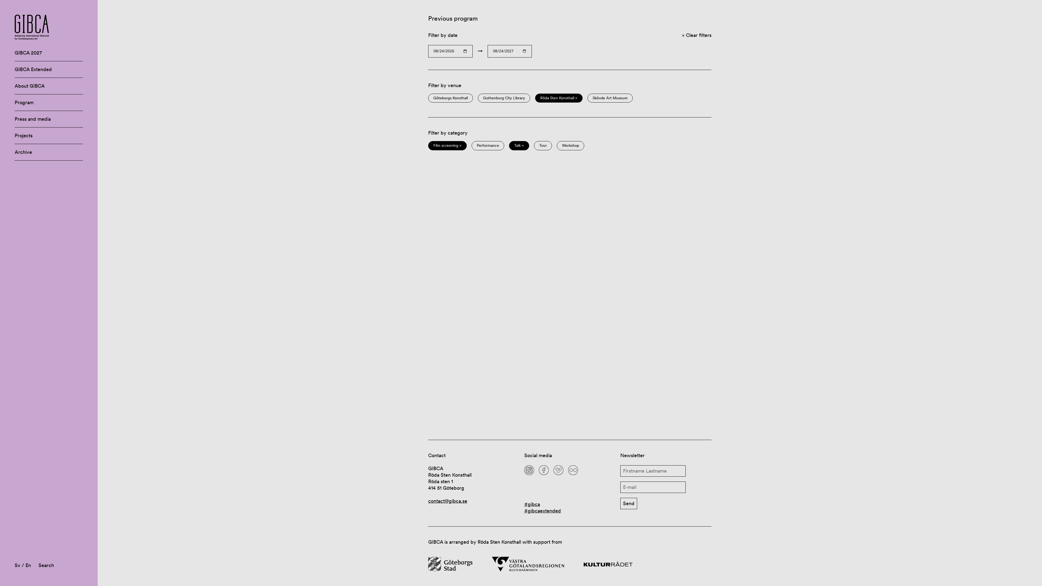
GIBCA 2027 (28, 53)
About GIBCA (30, 86)
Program (24, 102)
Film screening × (447, 145)
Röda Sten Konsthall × (558, 98)
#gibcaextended (542, 511)
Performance (488, 145)
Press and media (33, 119)
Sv (17, 565)
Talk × (519, 145)
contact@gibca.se (447, 501)
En (28, 565)
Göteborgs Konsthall (450, 98)
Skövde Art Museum (610, 98)
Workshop (570, 145)
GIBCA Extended (33, 69)
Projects (24, 135)
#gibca (532, 504)
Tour (543, 145)
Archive (23, 152)
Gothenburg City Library (504, 98)
